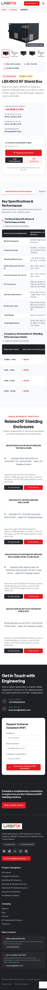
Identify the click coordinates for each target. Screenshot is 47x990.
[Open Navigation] (43, 3)
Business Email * (12, 744)
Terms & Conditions (21, 984)
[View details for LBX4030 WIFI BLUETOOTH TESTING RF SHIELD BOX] (23, 630)
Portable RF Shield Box (10, 876)
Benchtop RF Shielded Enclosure (14, 884)
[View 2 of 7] (14, 53)
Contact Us (6, 924)
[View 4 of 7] (32, 53)
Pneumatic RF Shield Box (11, 892)
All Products (6, 872)
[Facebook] (4, 851)
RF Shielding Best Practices (12, 920)
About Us (5, 909)
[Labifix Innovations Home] (8, 3)
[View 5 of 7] (41, 53)
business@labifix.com (20, 710)
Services (5, 916)
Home (4, 10)
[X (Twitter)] (15, 851)
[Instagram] (20, 851)
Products (13, 10)
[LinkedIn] (9, 851)
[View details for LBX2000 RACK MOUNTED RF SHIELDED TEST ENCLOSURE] (23, 467)
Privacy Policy (7, 984)
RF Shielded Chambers (10, 895)
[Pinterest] (26, 851)
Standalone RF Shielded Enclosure (15, 888)
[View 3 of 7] (23, 53)
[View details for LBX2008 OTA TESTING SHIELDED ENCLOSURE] (23, 521)
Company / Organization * (16, 754)
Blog (3, 912)
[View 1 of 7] (6, 53)
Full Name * (10, 733)
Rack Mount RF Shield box (12, 880)
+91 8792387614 (17, 702)
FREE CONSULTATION (13, 805)
